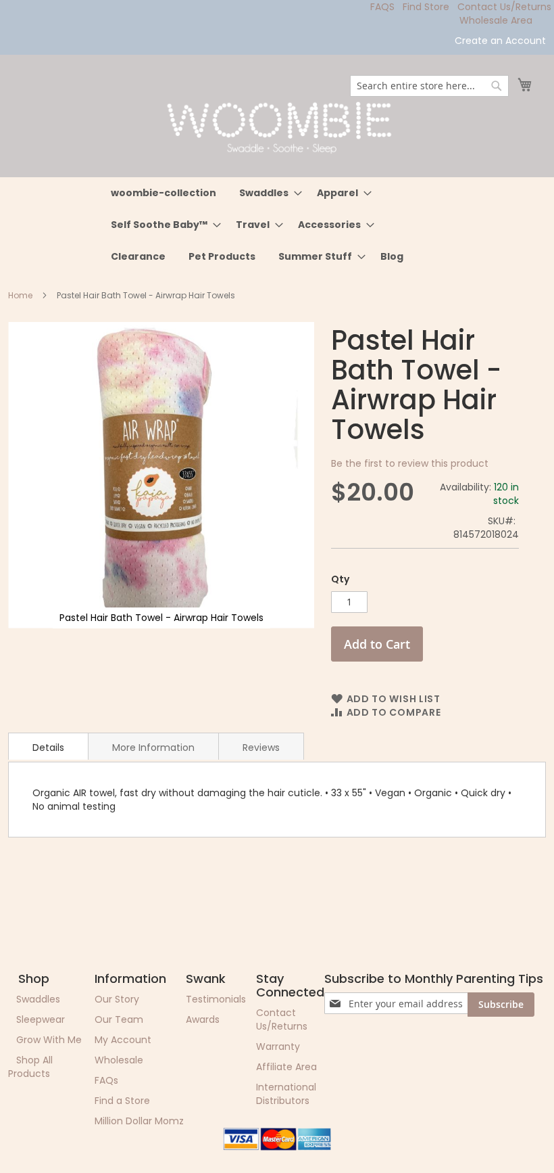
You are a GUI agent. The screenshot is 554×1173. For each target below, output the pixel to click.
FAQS (382, 7)
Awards (203, 1019)
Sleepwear (40, 1019)
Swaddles (38, 999)
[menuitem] (163, 193)
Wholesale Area (495, 20)
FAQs (106, 1080)
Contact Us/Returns (504, 7)
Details (48, 747)
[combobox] (429, 86)
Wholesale (119, 1060)
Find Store (426, 7)
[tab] (48, 746)
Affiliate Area (286, 1067)
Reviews (261, 747)
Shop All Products (30, 1066)
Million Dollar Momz (139, 1121)
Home (20, 295)
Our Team (119, 1019)
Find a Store (122, 1100)
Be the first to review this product (409, 463)
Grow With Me (49, 1039)
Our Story (117, 999)
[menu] (277, 225)
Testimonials (216, 999)
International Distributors (286, 1093)
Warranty (278, 1046)
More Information (153, 747)
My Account (123, 1039)
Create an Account (500, 40)
